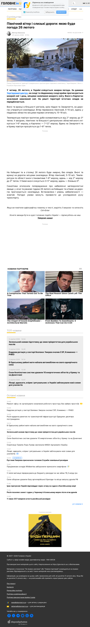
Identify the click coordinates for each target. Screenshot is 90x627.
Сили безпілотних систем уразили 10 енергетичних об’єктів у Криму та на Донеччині (44, 437)
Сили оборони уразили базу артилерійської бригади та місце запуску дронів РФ (42, 478)
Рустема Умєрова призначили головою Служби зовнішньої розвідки (37, 459)
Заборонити (49, 12)
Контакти (10, 587)
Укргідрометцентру (17, 93)
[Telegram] (18, 615)
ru (86, 3)
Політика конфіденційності (17, 594)
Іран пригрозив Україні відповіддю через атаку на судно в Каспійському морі (41, 485)
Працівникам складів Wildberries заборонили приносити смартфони (37, 465)
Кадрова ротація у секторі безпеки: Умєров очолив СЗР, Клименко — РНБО (40, 409)
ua (84, 3)
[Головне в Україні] (12, 3)
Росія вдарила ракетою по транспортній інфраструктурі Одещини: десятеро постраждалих (40, 416)
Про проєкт (11, 583)
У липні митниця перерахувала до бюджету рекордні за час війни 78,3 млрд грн (42, 472)
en (89, 3)
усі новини (77, 504)
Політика (12, 9)
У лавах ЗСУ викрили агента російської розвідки (28, 497)
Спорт (74, 9)
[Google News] (27, 615)
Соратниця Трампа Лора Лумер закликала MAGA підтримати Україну (37, 444)
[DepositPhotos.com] (17, 622)
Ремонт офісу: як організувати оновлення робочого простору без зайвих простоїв (43, 403)
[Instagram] (22, 615)
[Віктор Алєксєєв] (9, 35)
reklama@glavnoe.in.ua (19, 606)
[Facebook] (9, 615)
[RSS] (31, 615)
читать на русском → (75, 32)
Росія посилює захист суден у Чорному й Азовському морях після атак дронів (42, 491)
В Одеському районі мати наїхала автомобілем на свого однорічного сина (39, 424)
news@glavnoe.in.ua (18, 602)
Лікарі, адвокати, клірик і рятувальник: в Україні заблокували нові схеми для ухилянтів (41, 451)
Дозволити (61, 12)
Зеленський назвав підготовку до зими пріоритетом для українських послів (41, 431)
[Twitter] (13, 615)
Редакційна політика (14, 590)
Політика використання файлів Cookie (21, 597)
